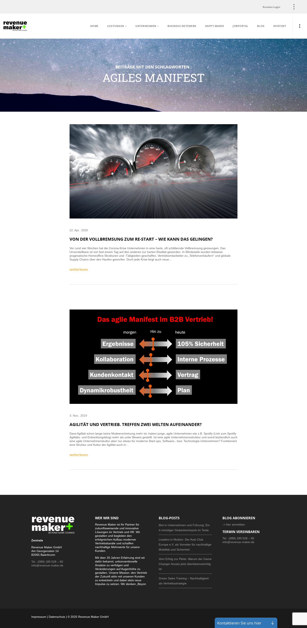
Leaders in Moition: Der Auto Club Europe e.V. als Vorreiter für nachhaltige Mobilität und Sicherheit (185, 544)
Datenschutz (57, 616)
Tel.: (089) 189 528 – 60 (47, 561)
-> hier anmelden (233, 524)
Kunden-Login (271, 7)
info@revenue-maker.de (47, 565)
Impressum (38, 616)
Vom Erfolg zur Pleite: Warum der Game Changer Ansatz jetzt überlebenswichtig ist (185, 564)
